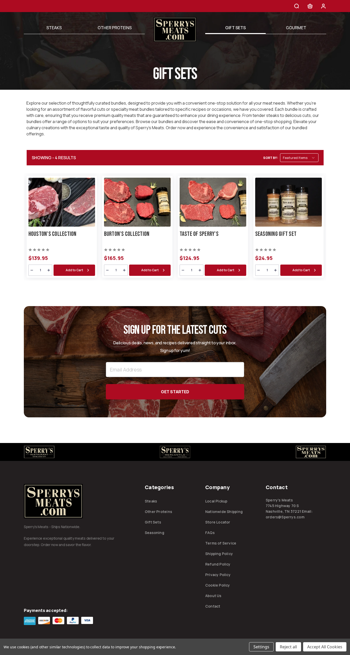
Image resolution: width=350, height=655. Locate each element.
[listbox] (299, 157)
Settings (261, 647)
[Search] (297, 6)
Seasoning (154, 532)
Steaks (54, 28)
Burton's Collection (127, 234)
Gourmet (296, 28)
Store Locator (217, 522)
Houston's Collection (52, 234)
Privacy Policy (218, 574)
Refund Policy (218, 564)
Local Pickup (216, 501)
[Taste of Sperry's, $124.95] (213, 202)
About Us (213, 595)
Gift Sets (235, 28)
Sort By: (270, 158)
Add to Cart (74, 270)
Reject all (288, 647)
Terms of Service (220, 543)
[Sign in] (323, 6)
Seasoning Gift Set (276, 234)
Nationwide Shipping (224, 511)
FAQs (210, 532)
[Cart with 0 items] (310, 6)
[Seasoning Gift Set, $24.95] (288, 202)
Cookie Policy (217, 585)
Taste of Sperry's (199, 234)
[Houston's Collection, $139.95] (61, 202)
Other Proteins (115, 28)
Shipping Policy (219, 553)
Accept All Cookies (324, 647)
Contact (212, 606)
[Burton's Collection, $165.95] (137, 202)
